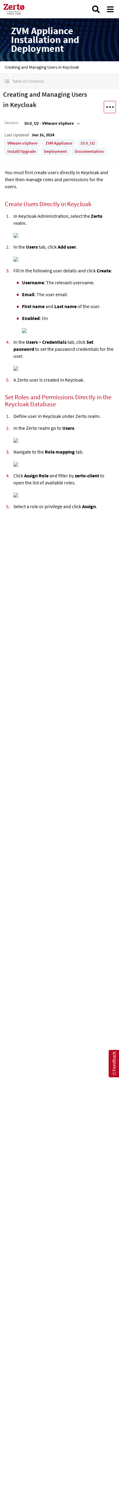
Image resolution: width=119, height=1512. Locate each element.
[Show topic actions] (110, 107)
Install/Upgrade (21, 151)
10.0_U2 (87, 143)
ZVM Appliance (58, 143)
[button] (59, 81)
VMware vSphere (22, 143)
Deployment (55, 151)
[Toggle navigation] (110, 9)
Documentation (89, 151)
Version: (12, 122)
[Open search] (96, 9)
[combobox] (51, 123)
